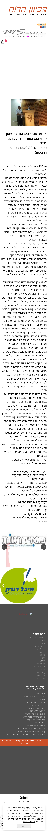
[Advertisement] (24, 71)
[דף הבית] (27, 11)
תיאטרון (42, 643)
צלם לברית (40, 649)
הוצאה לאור (40, 663)
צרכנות (42, 669)
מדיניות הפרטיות (29, 821)
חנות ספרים (40, 675)
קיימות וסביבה (39, 672)
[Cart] (3, 42)
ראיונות (42, 652)
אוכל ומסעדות (39, 666)
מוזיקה (42, 640)
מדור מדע (41, 678)
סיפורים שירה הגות (37, 637)
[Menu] (45, 42)
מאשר (24, 826)
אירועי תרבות (40, 646)
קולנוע (42, 655)
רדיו (43, 657)
